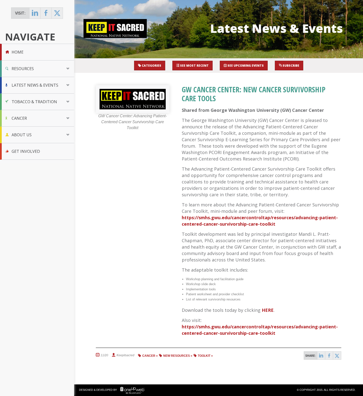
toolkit (204, 355)
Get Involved (26, 151)
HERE (268, 310)
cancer (148, 355)
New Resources (176, 355)
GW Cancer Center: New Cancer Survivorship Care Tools (253, 93)
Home (17, 52)
